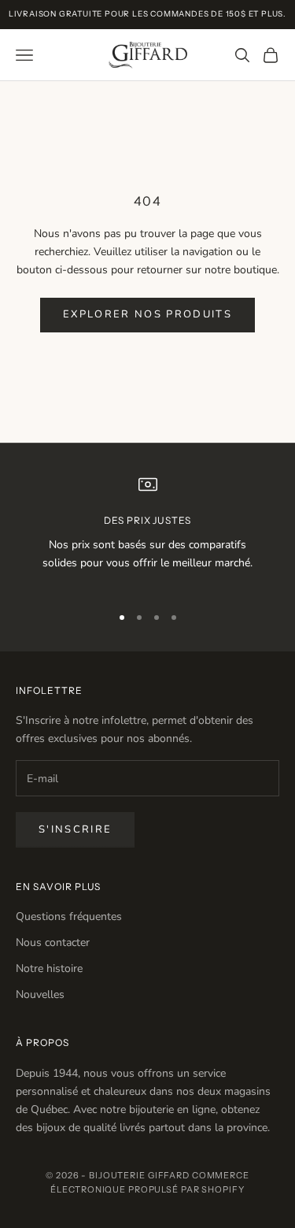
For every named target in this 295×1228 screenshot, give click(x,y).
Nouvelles (40, 994)
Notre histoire (49, 968)
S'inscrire (75, 829)
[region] (147, 532)
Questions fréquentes (69, 916)
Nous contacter (53, 942)
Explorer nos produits (147, 314)
